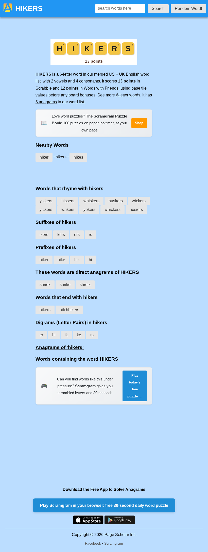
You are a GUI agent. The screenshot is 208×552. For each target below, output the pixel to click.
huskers (116, 201)
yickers (46, 209)
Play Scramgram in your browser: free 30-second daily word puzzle (104, 505)
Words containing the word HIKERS (77, 359)
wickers (139, 201)
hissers (67, 201)
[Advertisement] (93, 171)
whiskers (91, 201)
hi (90, 260)
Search (158, 8)
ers (77, 234)
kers (61, 234)
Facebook (93, 543)
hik (77, 260)
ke (79, 335)
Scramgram (113, 543)
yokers (89, 209)
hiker (44, 157)
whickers (112, 209)
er (41, 335)
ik (66, 335)
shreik (85, 284)
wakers (67, 209)
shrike (65, 284)
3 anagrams (46, 102)
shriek (45, 284)
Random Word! (188, 8)
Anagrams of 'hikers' (60, 347)
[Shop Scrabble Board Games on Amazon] (93, 63)
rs (90, 234)
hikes (78, 157)
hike (61, 260)
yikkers (46, 201)
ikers (44, 234)
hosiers (136, 209)
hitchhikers (69, 310)
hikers (45, 310)
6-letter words (128, 95)
